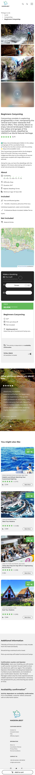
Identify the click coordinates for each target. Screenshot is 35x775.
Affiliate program (14, 736)
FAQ (11, 733)
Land (6, 15)
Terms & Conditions (15, 750)
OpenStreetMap (23, 266)
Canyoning (8, 17)
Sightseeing (15, 563)
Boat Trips (25, 475)
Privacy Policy (13, 749)
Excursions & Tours (11, 519)
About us (12, 745)
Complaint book (14, 732)
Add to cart (19, 772)
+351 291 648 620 (14, 760)
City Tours (8, 563)
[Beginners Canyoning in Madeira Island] (17, 34)
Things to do (5, 13)
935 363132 (22, 760)
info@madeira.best (15, 762)
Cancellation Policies (15, 747)
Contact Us (13, 730)
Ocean (4, 475)
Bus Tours (22, 563)
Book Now (28, 484)
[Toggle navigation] (32, 4)
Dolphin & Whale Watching (13, 475)
